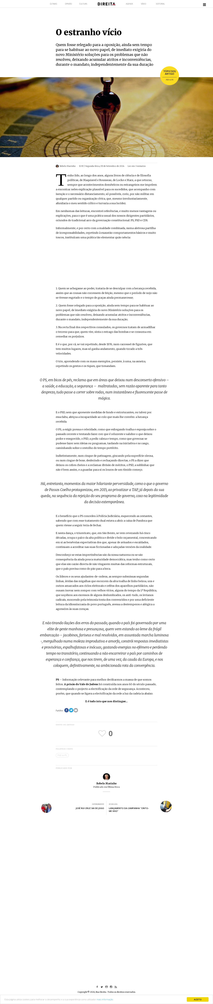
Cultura (83, 4)
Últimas (53, 4)
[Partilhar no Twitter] (71, 710)
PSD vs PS (169, 80)
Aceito (198, 999)
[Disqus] (106, 860)
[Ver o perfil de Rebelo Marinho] (106, 776)
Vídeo (143, 4)
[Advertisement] (106, 263)
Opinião (68, 4)
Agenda (129, 4)
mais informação (105, 999)
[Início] (106, 3)
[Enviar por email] (76, 710)
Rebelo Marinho (106, 783)
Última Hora (114, 787)
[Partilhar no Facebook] (66, 710)
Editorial (160, 4)
